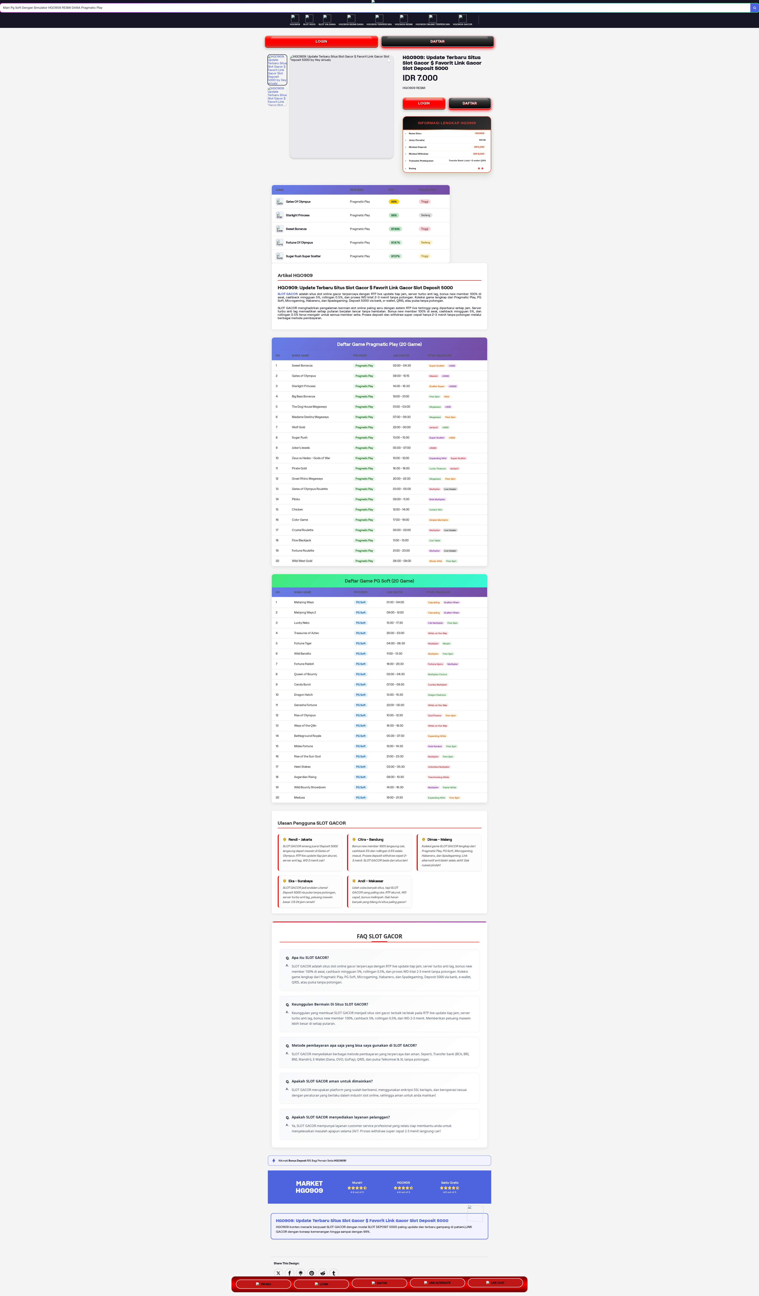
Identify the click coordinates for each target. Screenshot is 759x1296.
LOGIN (321, 41)
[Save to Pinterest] (311, 1273)
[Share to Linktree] (300, 1273)
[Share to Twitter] (278, 1273)
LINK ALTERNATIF (440, 1283)
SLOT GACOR (288, 294)
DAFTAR (437, 41)
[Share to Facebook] (289, 1273)
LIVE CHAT (497, 1283)
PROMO (266, 1283)
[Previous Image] (293, 107)
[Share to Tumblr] (334, 1273)
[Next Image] (390, 107)
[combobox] (375, 7)
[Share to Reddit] (323, 1273)
